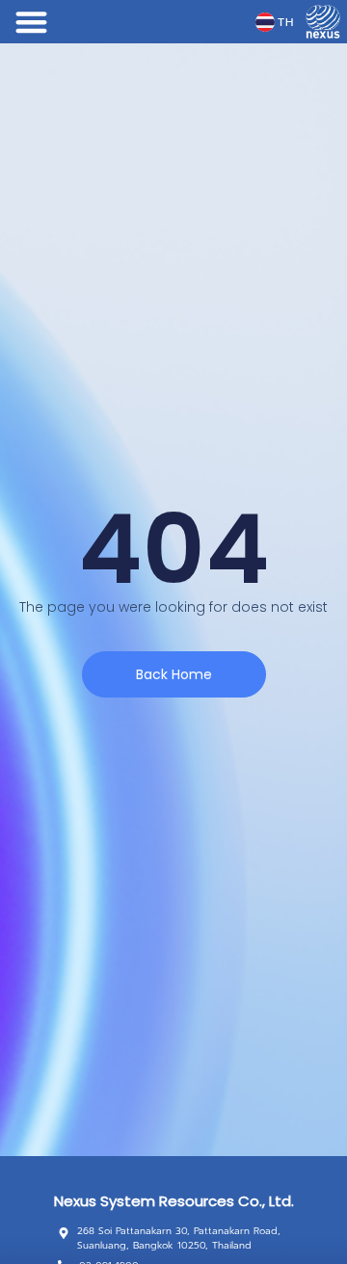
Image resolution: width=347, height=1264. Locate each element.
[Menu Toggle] (31, 22)
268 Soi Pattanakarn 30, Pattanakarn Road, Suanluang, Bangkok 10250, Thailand (178, 1238)
